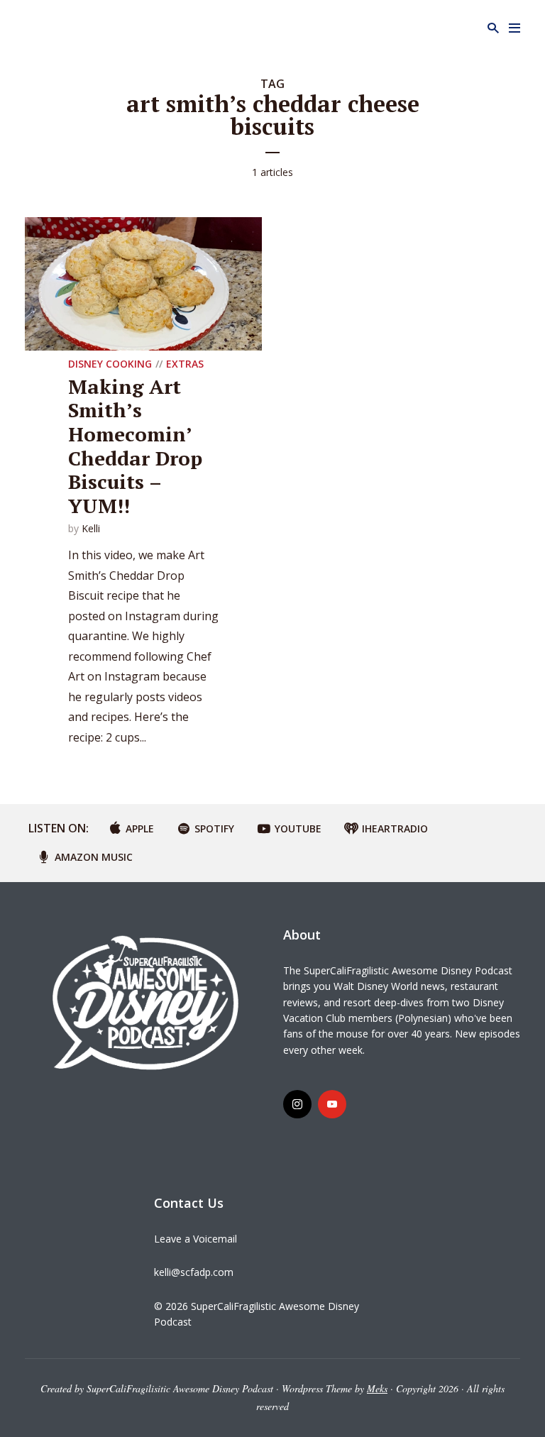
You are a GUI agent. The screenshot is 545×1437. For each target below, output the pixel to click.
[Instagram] (297, 1104)
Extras (185, 363)
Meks (377, 1388)
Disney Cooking (110, 363)
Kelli (91, 528)
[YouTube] (332, 1104)
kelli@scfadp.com (193, 1272)
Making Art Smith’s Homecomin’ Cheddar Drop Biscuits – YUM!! (135, 446)
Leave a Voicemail (195, 1238)
